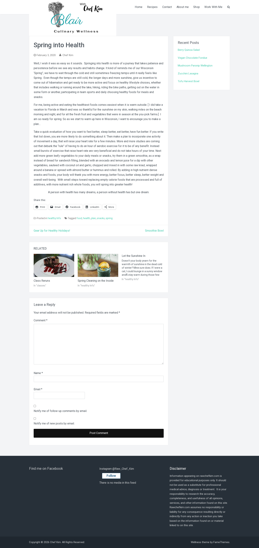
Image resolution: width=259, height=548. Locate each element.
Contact (167, 7)
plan (93, 218)
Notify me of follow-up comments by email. (60, 411)
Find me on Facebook (46, 468)
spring (109, 218)
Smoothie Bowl (154, 230)
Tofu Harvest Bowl (188, 81)
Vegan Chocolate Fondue (192, 57)
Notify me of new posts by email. (54, 423)
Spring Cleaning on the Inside (96, 280)
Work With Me (213, 7)
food (79, 218)
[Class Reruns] (54, 265)
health (86, 218)
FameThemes (221, 542)
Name (38, 373)
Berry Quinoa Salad (189, 49)
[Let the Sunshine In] (144, 267)
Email (38, 389)
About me (183, 7)
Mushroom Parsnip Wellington (195, 65)
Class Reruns (42, 280)
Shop (196, 7)
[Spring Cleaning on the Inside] (98, 265)
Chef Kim (68, 55)
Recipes (152, 7)
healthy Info (54, 218)
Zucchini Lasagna (188, 73)
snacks (101, 218)
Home (138, 7)
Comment (40, 320)
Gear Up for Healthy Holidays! (52, 230)
